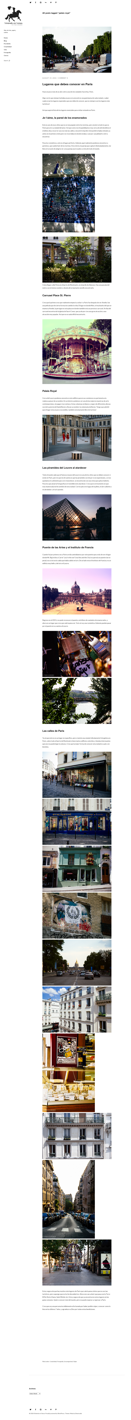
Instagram (40, 2)
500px (45, 2)
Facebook (35, 2)
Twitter (30, 2)
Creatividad (8, 46)
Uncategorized (68, 1361)
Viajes (75, 1361)
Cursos (6, 55)
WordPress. (61, 1413)
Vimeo (50, 2)
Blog (5, 41)
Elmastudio (78, 1413)
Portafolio (7, 43)
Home (6, 38)
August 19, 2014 (49, 78)
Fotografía (7, 52)
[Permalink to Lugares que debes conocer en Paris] (76, 72)
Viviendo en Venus (13, 15)
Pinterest (56, 2)
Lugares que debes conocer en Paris (67, 84)
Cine (5, 49)
